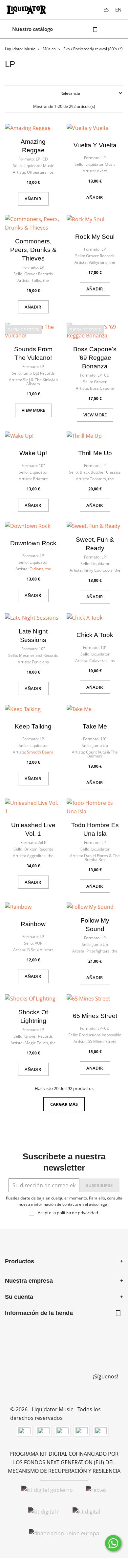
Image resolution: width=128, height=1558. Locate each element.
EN (118, 9)
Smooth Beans (40, 752)
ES (106, 9)
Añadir (33, 199)
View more (33, 410)
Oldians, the (40, 569)
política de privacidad (77, 1213)
